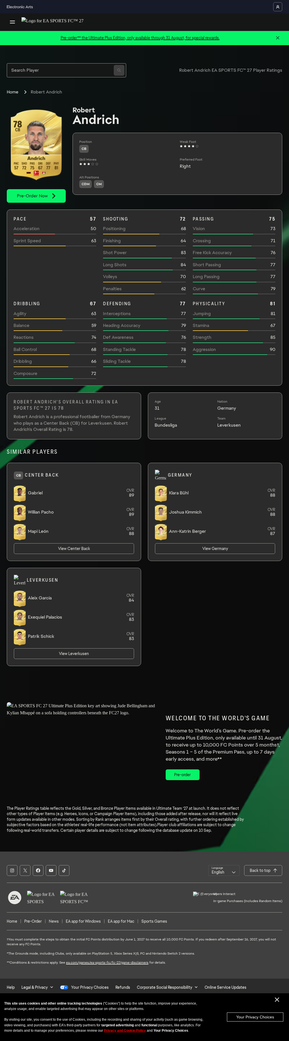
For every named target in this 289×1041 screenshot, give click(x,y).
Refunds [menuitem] (122, 987)
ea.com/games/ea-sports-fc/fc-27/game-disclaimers (107, 962)
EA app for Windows (83, 921)
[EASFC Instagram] (12, 870)
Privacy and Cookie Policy (125, 1031)
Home (12, 92)
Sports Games (154, 921)
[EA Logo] (15, 897)
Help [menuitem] (11, 987)
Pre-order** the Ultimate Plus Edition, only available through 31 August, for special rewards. (140, 37)
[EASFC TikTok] (64, 870)
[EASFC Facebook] (38, 870)
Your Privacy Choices (255, 1017)
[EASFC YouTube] (51, 870)
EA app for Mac (121, 921)
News (54, 921)
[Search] (119, 70)
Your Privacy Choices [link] (90, 987)
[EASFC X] (25, 870)
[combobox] (224, 870)
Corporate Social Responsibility (164, 987)
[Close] (277, 38)
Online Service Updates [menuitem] (225, 987)
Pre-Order (33, 921)
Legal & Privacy (34, 987)
